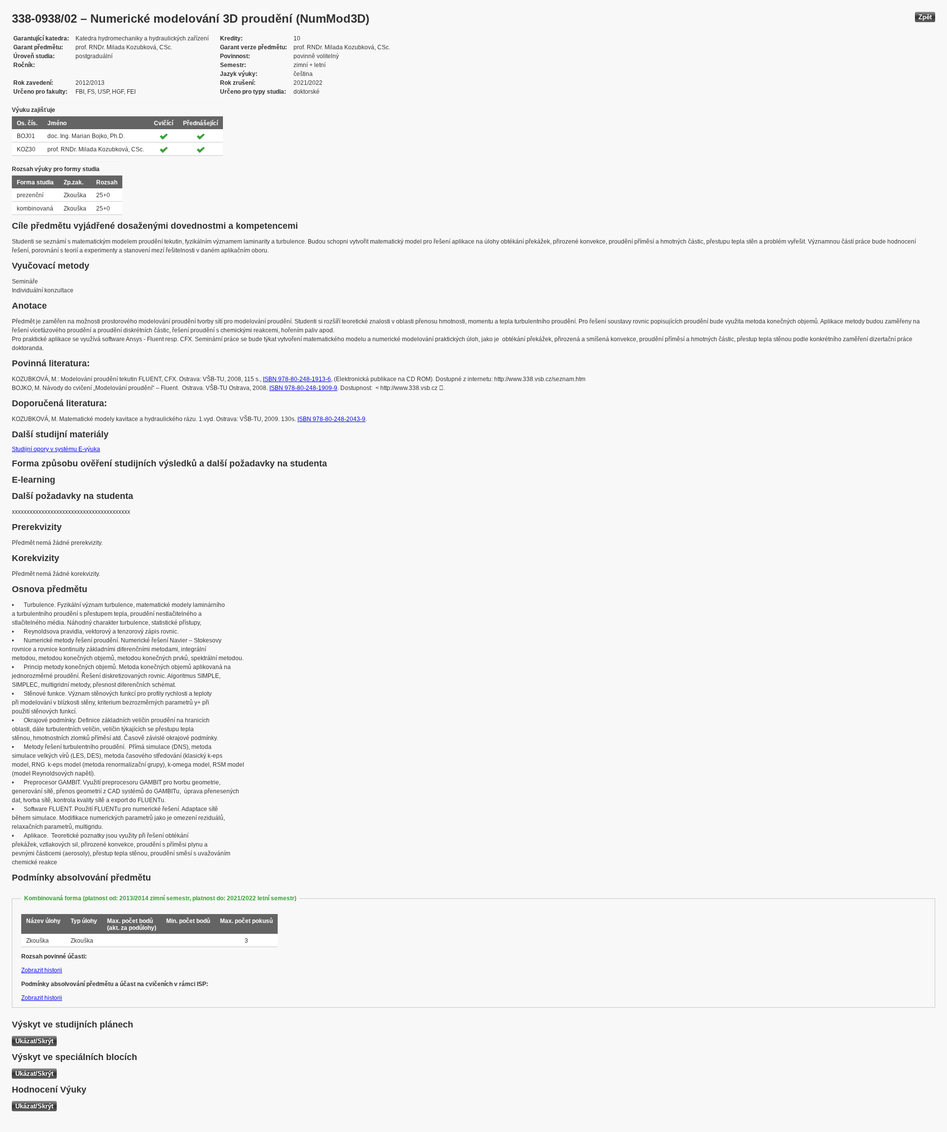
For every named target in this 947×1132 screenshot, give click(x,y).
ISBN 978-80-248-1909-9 (303, 388)
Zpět (925, 17)
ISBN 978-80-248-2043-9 (331, 419)
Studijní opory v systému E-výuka (56, 449)
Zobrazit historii (41, 970)
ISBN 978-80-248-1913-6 (297, 379)
